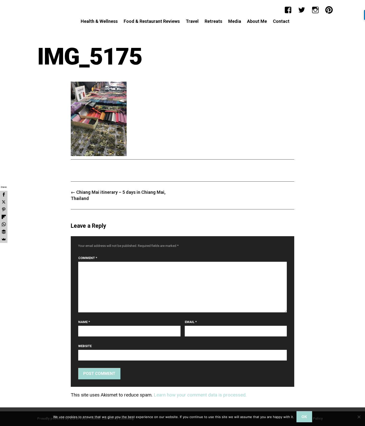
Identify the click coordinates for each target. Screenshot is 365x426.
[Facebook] (288, 10)
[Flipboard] (3, 217)
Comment (87, 258)
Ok (304, 417)
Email (191, 322)
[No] (358, 416)
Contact (281, 21)
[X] (3, 202)
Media (234, 21)
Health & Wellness (99, 21)
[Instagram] (315, 10)
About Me (257, 21)
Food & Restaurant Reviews (152, 21)
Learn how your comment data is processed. (200, 395)
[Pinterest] (329, 10)
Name (84, 322)
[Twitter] (301, 10)
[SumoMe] (3, 239)
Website (85, 346)
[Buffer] (3, 231)
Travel (192, 21)
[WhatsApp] (3, 224)
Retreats (213, 21)
